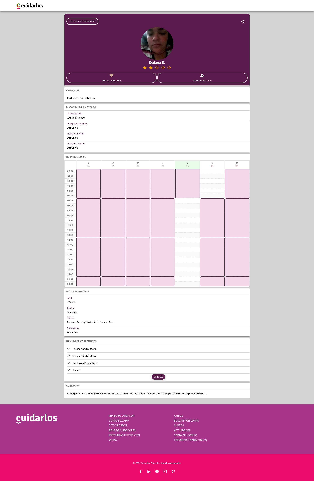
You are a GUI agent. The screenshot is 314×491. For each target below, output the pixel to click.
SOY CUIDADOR (118, 425)
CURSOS (179, 425)
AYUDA (113, 440)
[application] (88, 183)
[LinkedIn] (148, 472)
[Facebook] (140, 472)
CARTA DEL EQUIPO (185, 435)
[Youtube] (157, 472)
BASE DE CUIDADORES (122, 430)
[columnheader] (88, 165)
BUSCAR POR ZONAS (186, 420)
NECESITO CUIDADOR (121, 415)
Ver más (158, 377)
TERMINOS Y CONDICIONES (190, 440)
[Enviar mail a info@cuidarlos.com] (173, 472)
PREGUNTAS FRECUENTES (124, 435)
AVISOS (178, 415)
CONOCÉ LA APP (119, 420)
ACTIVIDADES (182, 430)
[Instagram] (165, 472)
